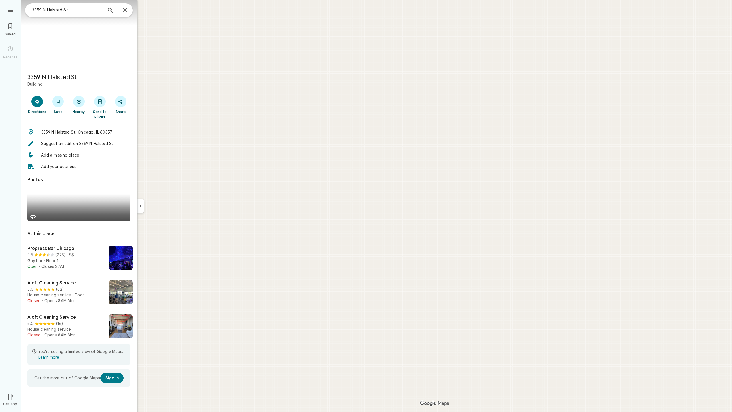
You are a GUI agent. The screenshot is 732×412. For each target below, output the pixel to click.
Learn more (48, 357)
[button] (79, 132)
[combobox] (67, 10)
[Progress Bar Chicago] (79, 258)
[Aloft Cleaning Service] (79, 293)
